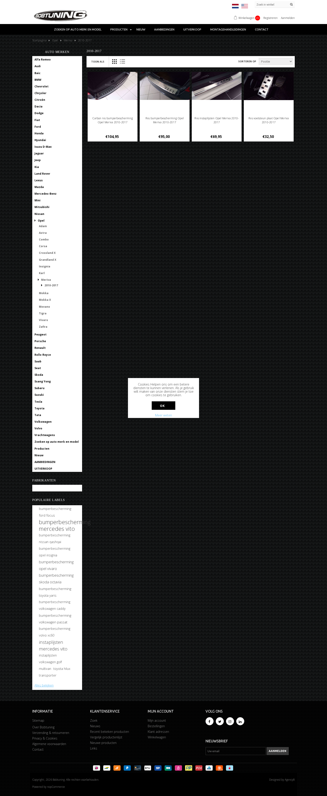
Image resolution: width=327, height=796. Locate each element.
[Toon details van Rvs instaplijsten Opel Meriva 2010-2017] (217, 86)
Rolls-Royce (42, 355)
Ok (162, 406)
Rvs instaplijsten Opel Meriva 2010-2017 (216, 120)
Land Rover (42, 174)
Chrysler (40, 93)
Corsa (43, 246)
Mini (37, 200)
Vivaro (43, 320)
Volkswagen (43, 422)
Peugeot (40, 334)
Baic (37, 73)
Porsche (40, 341)
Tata (37, 415)
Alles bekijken (44, 685)
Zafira (43, 327)
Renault (40, 348)
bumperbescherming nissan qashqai (54, 538)
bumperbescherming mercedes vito (65, 525)
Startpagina (39, 40)
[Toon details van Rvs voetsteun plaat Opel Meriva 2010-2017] (269, 86)
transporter (48, 675)
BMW (37, 80)
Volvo (38, 428)
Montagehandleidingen (228, 29)
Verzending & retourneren (50, 733)
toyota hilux (61, 669)
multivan (45, 669)
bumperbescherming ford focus (55, 511)
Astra (43, 233)
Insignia (44, 266)
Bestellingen (156, 726)
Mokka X (45, 300)
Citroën (39, 100)
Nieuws (95, 726)
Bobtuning (41, 488)
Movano (44, 307)
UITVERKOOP (192, 29)
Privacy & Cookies (44, 738)
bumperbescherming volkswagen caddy (54, 605)
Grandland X (47, 260)
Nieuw (140, 29)
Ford (37, 127)
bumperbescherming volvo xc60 (54, 631)
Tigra (42, 313)
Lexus (38, 180)
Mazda (39, 187)
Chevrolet (41, 86)
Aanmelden (288, 18)
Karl (42, 273)
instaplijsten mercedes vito (53, 645)
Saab (37, 361)
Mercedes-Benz (45, 194)
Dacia (38, 106)
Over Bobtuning (43, 727)
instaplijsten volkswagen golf (50, 658)
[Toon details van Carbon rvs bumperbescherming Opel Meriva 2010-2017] (113, 86)
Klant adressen (158, 731)
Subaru (39, 388)
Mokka (43, 293)
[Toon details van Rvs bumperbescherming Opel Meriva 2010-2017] (165, 86)
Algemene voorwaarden (49, 744)
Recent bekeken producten (109, 731)
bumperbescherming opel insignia (54, 551)
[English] (244, 6)
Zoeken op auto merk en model (77, 29)
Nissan (39, 214)
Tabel (114, 61)
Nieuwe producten (103, 743)
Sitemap (38, 720)
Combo (44, 239)
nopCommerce (56, 787)
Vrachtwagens (44, 435)
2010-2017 (51, 285)
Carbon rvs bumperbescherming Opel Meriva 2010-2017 (112, 120)
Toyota (39, 408)
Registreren (270, 18)
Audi (37, 66)
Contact (261, 29)
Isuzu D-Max (43, 147)
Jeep (37, 160)
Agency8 (290, 780)
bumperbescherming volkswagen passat (55, 618)
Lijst (122, 61)
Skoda (38, 375)
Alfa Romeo (42, 59)
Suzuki (39, 395)
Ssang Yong (42, 381)
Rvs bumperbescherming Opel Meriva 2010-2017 (164, 120)
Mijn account (157, 720)
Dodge (39, 113)
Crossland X (47, 253)
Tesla (38, 402)
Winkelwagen (157, 737)
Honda (39, 133)
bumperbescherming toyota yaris (55, 592)
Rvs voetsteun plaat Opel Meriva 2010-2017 (268, 120)
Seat (37, 368)
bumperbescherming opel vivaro (56, 565)
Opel (41, 220)
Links (93, 748)
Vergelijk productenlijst (106, 737)
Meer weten (163, 415)
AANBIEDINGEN (164, 29)
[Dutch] (235, 6)
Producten (118, 29)
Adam (43, 226)
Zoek (93, 720)
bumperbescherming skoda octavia (56, 578)
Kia (36, 167)
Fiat (37, 120)
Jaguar (39, 153)
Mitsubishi (41, 207)
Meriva (46, 280)
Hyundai (40, 140)
